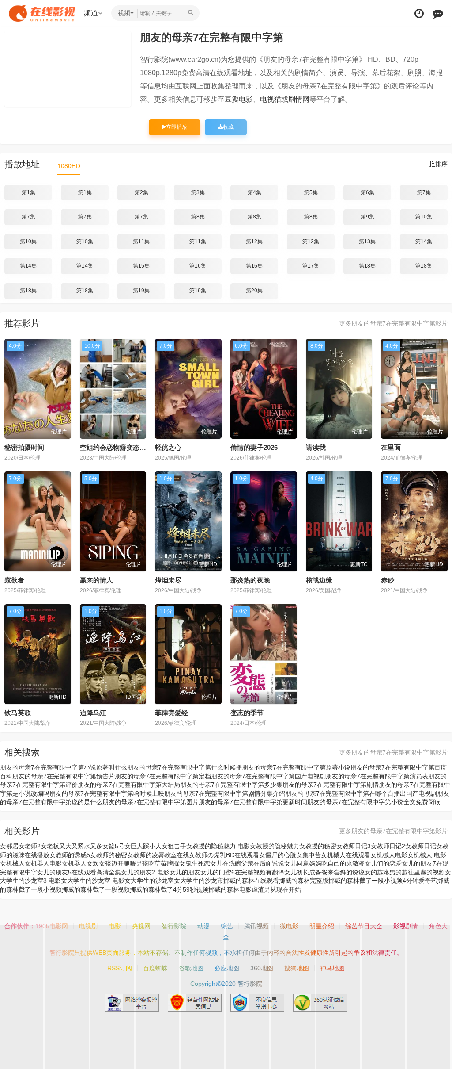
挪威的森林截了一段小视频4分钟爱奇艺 (382, 880)
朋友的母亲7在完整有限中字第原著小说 (296, 767)
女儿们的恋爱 (383, 863)
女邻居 (9, 846)
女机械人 (12, 863)
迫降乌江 (93, 712)
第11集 (141, 241)
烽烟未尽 (168, 580)
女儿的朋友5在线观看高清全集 (79, 872)
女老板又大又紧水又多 (71, 846)
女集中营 (308, 854)
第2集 (141, 192)
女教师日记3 (353, 846)
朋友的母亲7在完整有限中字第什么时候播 (184, 767)
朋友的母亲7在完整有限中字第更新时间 (253, 801)
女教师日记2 (388, 846)
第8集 (198, 217)
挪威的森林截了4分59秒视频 (169, 889)
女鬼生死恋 (194, 863)
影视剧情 (405, 926)
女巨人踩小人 (143, 846)
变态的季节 (247, 712)
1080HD (68, 165)
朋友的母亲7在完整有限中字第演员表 (377, 776)
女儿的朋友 (185, 872)
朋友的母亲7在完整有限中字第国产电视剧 (268, 776)
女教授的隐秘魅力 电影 (218, 846)
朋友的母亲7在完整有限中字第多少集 (231, 784)
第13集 (367, 241)
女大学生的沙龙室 (149, 880)
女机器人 (74, 863)
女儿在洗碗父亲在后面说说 (247, 863)
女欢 (93, 863)
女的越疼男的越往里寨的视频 (405, 872)
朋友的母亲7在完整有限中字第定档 (163, 776)
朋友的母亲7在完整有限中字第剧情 (330, 784)
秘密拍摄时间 (24, 447)
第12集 (254, 241)
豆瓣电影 (239, 99)
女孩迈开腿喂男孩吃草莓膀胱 (139, 863)
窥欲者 (14, 580)
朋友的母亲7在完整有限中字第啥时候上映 (106, 793)
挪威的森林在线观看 (251, 880)
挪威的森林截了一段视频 (96, 889)
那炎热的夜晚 (250, 580)
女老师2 (30, 846)
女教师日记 (420, 846)
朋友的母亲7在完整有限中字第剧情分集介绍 (224, 793)
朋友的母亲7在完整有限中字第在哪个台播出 (345, 793)
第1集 (28, 192)
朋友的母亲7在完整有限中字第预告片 (63, 776)
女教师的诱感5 (69, 854)
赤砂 (387, 580)
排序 (441, 164)
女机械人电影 (388, 854)
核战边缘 (319, 580)
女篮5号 (113, 846)
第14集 (423, 241)
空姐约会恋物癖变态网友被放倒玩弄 (133, 447)
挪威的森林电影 (230, 889)
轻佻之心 (168, 447)
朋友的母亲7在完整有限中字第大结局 (129, 784)
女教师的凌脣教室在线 (158, 854)
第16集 (197, 266)
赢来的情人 (96, 580)
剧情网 (298, 99)
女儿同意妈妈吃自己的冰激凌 (324, 863)
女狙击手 (174, 846)
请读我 (316, 447)
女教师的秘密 (108, 854)
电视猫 (270, 99)
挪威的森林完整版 (303, 880)
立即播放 (176, 127)
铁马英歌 (17, 712)
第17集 (310, 266)
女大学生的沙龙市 (198, 880)
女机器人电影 (43, 863)
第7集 (424, 192)
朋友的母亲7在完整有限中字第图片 (150, 801)
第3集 (198, 192)
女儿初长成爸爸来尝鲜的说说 (324, 872)
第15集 (141, 266)
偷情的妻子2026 (254, 447)
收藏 (228, 127)
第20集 (254, 290)
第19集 (141, 290)
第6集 (367, 192)
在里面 (391, 447)
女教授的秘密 (317, 846)
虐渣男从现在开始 (276, 889)
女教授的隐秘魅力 (274, 846)
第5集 (311, 192)
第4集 (254, 192)
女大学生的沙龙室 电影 (92, 880)
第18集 (367, 266)
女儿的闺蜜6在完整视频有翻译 (242, 872)
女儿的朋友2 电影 (145, 872)
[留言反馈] (438, 13)
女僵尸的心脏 (277, 854)
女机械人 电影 (426, 854)
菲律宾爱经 (171, 712)
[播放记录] (419, 13)
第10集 (423, 217)
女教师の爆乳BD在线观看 (224, 854)
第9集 (367, 217)
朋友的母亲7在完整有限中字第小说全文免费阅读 (374, 801)
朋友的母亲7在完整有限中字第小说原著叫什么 (63, 767)
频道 (91, 13)
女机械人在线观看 (345, 854)
